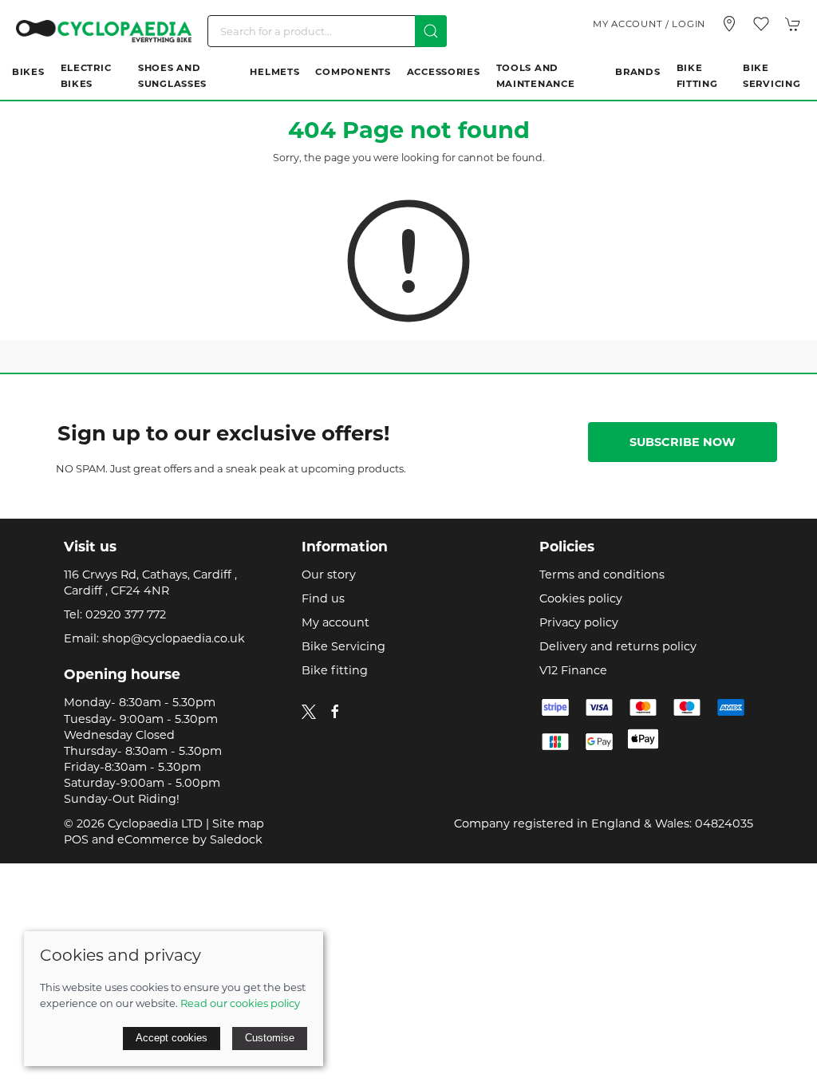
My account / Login (649, 24)
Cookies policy (580, 598)
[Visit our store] (729, 24)
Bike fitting (335, 670)
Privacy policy (578, 622)
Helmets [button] (274, 71)
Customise (269, 1038)
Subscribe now (683, 442)
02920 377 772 (125, 614)
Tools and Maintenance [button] (535, 75)
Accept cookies (171, 1038)
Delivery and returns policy (618, 646)
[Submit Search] (431, 31)
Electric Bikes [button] (86, 75)
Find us (323, 598)
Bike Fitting (697, 75)
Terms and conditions (602, 574)
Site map (238, 823)
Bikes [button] (28, 71)
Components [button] (352, 71)
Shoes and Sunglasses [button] (172, 75)
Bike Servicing (771, 75)
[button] (761, 24)
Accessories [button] (443, 71)
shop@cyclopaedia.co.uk (173, 638)
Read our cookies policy (240, 1003)
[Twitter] (309, 710)
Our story (329, 574)
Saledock (236, 839)
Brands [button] (637, 71)
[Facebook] (335, 712)
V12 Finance (573, 670)
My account (335, 622)
